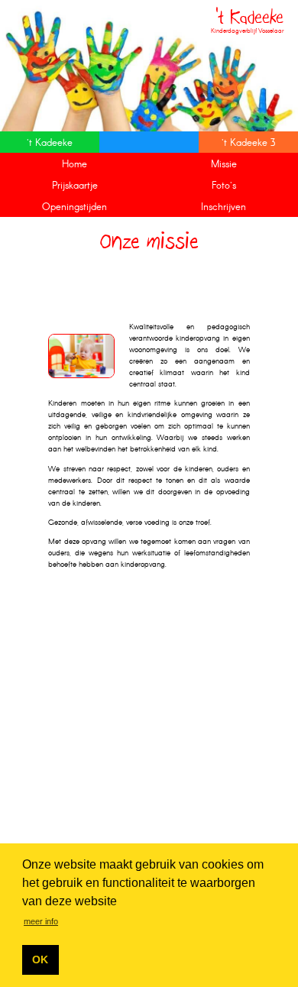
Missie (224, 164)
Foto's (224, 186)
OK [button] (40, 959)
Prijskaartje (75, 186)
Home (74, 164)
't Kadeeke (50, 143)
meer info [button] (41, 921)
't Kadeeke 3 (248, 143)
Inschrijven (223, 207)
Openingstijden (74, 207)
